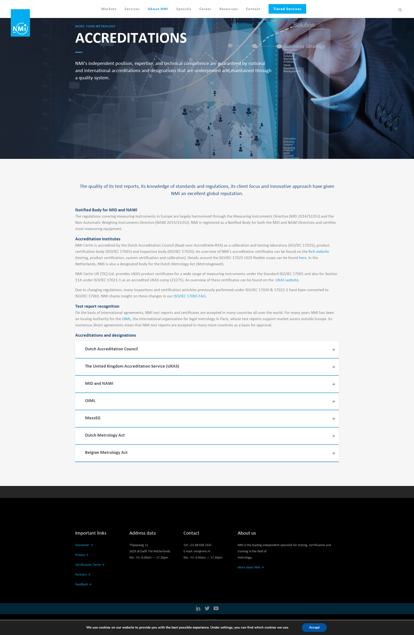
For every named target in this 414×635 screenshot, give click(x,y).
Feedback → (83, 584)
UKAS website (287, 280)
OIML (126, 319)
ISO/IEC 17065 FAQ (190, 296)
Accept (314, 627)
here (302, 258)
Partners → (83, 574)
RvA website (319, 252)
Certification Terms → (90, 564)
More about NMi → (251, 567)
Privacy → (82, 555)
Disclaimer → (84, 545)
